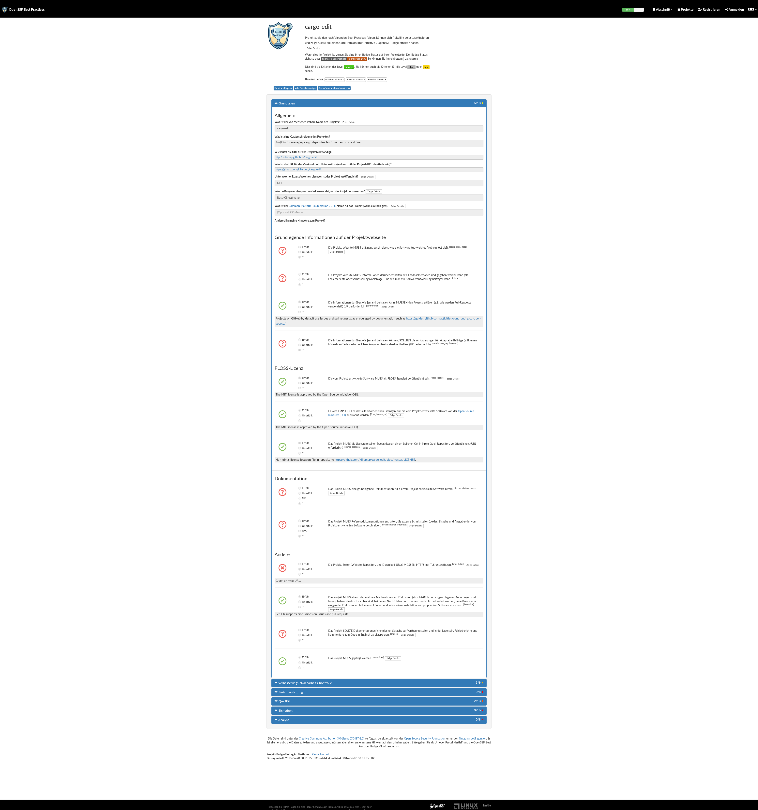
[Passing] (349, 67)
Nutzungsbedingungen (472, 738)
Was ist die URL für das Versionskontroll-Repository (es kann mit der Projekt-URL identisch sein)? (333, 164)
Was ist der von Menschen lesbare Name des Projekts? (307, 122)
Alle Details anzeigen (305, 88)
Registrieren (711, 9)
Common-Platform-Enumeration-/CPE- (313, 206)
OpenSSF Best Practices (27, 9)
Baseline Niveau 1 (334, 79)
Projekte (686, 9)
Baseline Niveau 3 (377, 79)
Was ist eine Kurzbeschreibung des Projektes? (302, 136)
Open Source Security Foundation (425, 738)
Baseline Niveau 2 (355, 79)
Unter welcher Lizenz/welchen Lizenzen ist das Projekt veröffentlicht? (316, 176)
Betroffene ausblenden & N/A (334, 88)
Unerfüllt (305, 252)
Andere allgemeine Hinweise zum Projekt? (300, 220)
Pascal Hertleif (320, 754)
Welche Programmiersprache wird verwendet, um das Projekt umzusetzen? (320, 191)
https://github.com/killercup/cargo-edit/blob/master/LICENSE (375, 459)
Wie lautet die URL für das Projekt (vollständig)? (303, 152)
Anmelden (736, 9)
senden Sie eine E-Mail (355, 807)
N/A (304, 498)
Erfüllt (305, 246)
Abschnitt (662, 9)
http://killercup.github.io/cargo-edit (296, 157)
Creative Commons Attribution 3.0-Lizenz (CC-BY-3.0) (331, 738)
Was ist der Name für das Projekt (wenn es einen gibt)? (331, 206)
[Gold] (426, 67)
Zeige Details (313, 48)
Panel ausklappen (283, 88)
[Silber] (411, 67)
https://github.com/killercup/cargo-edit (298, 169)
